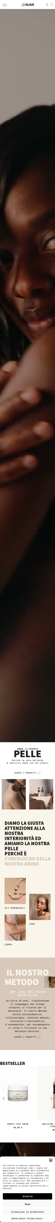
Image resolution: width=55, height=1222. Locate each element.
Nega (27, 1204)
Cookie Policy (18, 1218)
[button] (50, 1160)
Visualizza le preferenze (27, 1212)
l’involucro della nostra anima (27, 861)
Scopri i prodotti (25, 773)
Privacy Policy (35, 1218)
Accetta (27, 1196)
